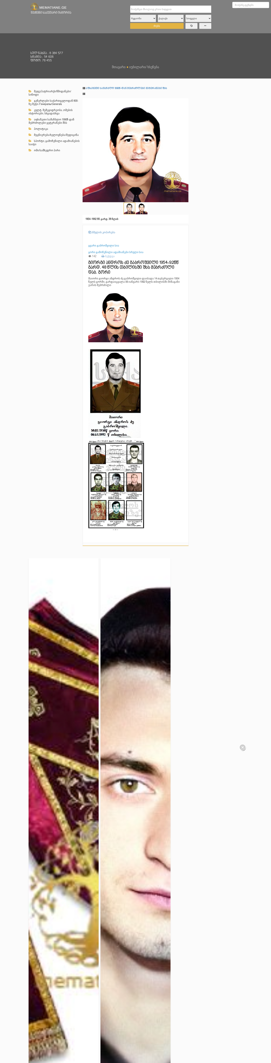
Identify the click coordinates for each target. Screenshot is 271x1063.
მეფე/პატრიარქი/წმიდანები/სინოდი (50, 93)
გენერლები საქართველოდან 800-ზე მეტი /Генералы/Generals (53, 102)
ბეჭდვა (109, 256)
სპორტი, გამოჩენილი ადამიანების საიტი (54, 142)
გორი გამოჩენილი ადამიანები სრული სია (115, 252)
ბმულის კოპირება (103, 232)
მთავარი (119, 67)
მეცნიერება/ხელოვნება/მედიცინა (56, 135)
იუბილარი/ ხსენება (144, 67)
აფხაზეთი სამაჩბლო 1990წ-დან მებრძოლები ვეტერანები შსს (51, 121)
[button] (185, 101)
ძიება (157, 25)
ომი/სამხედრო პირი (46, 150)
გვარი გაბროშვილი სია (103, 245)
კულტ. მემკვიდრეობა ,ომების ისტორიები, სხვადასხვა (51, 111)
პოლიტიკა (40, 129)
